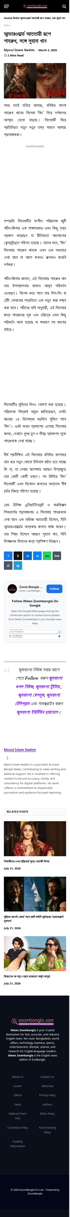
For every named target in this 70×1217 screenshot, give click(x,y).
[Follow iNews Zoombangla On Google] (35, 633)
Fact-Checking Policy (47, 1130)
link (56, 555)
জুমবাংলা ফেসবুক (31, 694)
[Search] (64, 6)
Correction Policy (17, 1127)
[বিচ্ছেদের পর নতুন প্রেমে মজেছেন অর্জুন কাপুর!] (35, 953)
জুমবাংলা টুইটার (48, 686)
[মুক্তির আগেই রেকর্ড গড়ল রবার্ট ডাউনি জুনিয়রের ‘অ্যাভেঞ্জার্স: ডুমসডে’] (35, 894)
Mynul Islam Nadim (19, 50)
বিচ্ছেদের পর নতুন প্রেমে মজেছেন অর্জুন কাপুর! (27, 976)
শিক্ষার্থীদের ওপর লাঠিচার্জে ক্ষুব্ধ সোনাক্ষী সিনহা (26, 861)
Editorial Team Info (18, 1116)
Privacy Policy (47, 1095)
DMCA (18, 1095)
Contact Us (47, 1077)
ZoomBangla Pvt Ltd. (31, 1190)
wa (47, 555)
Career (17, 1086)
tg (18, 565)
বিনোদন (16, 18)
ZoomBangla (35, 1193)
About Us (17, 1077)
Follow (54, 589)
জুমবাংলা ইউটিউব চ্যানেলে (37, 712)
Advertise (47, 1086)
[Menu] (6, 6)
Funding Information (17, 1144)
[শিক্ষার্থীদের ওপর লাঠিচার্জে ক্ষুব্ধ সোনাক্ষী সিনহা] (35, 838)
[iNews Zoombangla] (35, 6)
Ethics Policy (47, 1113)
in (27, 555)
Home (8, 18)
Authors (47, 1104)
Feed (18, 1104)
